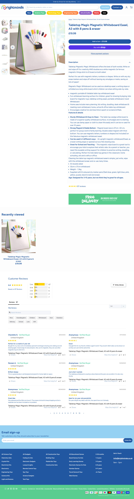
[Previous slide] (12, 47)
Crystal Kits (5, 461)
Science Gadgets (28, 476)
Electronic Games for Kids (77, 465)
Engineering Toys (70, 13)
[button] (100, 41)
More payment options (100, 53)
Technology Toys (54, 13)
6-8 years (99, 465)
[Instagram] (5, 489)
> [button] (83, 413)
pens (11, 318)
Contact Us (31, 489)
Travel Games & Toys (75, 472)
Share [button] (12, 355)
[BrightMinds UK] (13, 7)
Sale (104, 13)
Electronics (5, 468)
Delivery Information (71, 489)
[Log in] (126, 7)
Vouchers (105, 7)
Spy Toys (26, 472)
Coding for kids (28, 458)
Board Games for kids (76, 458)
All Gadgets (27, 454)
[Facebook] (11, 489)
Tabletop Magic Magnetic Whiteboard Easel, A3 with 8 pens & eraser (35, 353)
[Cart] (130, 7)
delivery (12, 322)
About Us (24, 489)
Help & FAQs (40, 489)
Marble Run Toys (51, 461)
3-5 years (99, 461)
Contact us (117, 7)
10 (79, 413)
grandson (59, 318)
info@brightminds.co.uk (122, 458)
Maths (96, 13)
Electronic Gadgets (29, 461)
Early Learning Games (76, 461)
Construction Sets (52, 465)
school (21, 322)
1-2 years (98, 458)
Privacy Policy (83, 489)
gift (34, 322)
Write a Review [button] (119, 285)
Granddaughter (21, 318)
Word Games (73, 476)
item (51, 318)
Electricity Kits (6, 465)
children (32, 318)
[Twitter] (8, 489)
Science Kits (6, 476)
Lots (28, 322)
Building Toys (50, 458)
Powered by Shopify (103, 495)
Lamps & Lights (28, 465)
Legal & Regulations (103, 489)
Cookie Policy (92, 489)
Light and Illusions (7, 479)
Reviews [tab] (12, 302)
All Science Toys (7, 454)
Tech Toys (26, 479)
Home (70, 19)
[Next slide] (62, 47)
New (29, 13)
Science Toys (39, 13)
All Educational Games (76, 454)
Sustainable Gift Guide (122, 489)
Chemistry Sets (7, 458)
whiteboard (42, 318)
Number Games (74, 468)
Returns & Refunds (59, 489)
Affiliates (112, 489)
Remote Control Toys (29, 468)
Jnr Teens (99, 472)
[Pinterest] (14, 489)
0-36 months (100, 454)
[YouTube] (16, 489)
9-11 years (99, 468)
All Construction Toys (53, 454)
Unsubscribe (48, 489)
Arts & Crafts (85, 13)
